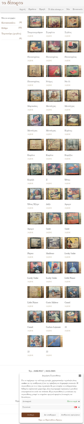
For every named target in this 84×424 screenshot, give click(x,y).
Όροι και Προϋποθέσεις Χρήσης (50, 420)
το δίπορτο (12, 2)
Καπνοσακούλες (8, 22)
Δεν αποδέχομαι (50, 415)
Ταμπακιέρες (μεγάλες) (11, 33)
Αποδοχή (30, 415)
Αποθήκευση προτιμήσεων (70, 415)
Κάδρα (5, 28)
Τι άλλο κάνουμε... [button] (55, 9)
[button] (80, 376)
